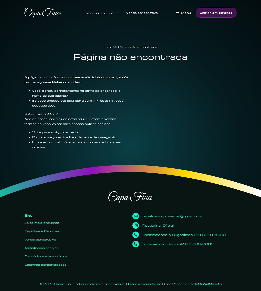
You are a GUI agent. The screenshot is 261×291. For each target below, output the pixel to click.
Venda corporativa (142, 12)
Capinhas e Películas (41, 231)
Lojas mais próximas (101, 13)
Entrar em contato (216, 12)
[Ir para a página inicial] (42, 13)
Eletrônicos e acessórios (45, 256)
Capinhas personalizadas (45, 264)
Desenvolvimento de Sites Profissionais (174, 284)
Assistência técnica (41, 248)
